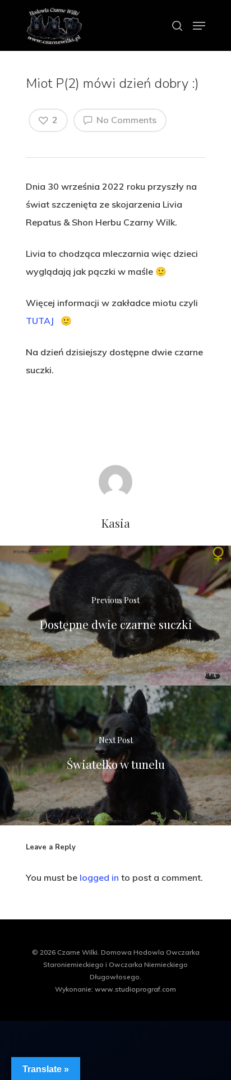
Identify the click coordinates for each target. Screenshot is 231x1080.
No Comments (125, 119)
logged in (99, 877)
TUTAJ (40, 320)
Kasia (115, 522)
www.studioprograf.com (135, 989)
